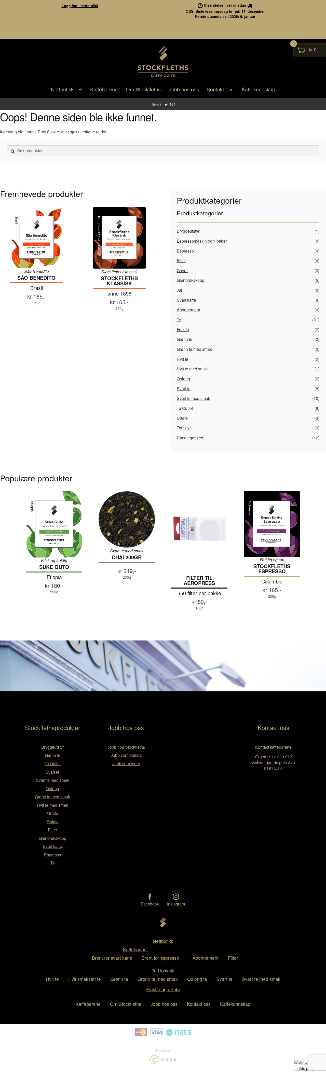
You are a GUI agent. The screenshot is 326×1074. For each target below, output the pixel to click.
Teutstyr (184, 428)
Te (179, 320)
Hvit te (182, 359)
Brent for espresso (160, 957)
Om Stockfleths (143, 89)
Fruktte (183, 329)
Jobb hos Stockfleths (126, 747)
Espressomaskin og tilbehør (202, 241)
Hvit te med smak (192, 369)
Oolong (183, 379)
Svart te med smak (193, 398)
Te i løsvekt (163, 970)
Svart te (184, 389)
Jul (179, 290)
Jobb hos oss (184, 89)
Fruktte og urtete (163, 989)
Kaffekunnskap (258, 89)
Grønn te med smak (194, 349)
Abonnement (188, 310)
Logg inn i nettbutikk (80, 5)
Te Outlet (185, 408)
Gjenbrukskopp (190, 280)
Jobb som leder (126, 763)
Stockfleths (163, 76)
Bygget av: (163, 1050)
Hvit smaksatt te (84, 978)
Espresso (185, 251)
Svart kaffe (186, 300)
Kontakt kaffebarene (273, 747)
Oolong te (197, 978)
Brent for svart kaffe (112, 957)
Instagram (176, 904)
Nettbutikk (62, 89)
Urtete (182, 418)
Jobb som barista (126, 755)
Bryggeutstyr (188, 231)
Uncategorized (190, 438)
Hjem (155, 104)
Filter (181, 260)
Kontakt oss (220, 89)
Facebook (150, 904)
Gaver (182, 270)
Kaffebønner (135, 949)
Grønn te (184, 339)
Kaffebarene (104, 89)
